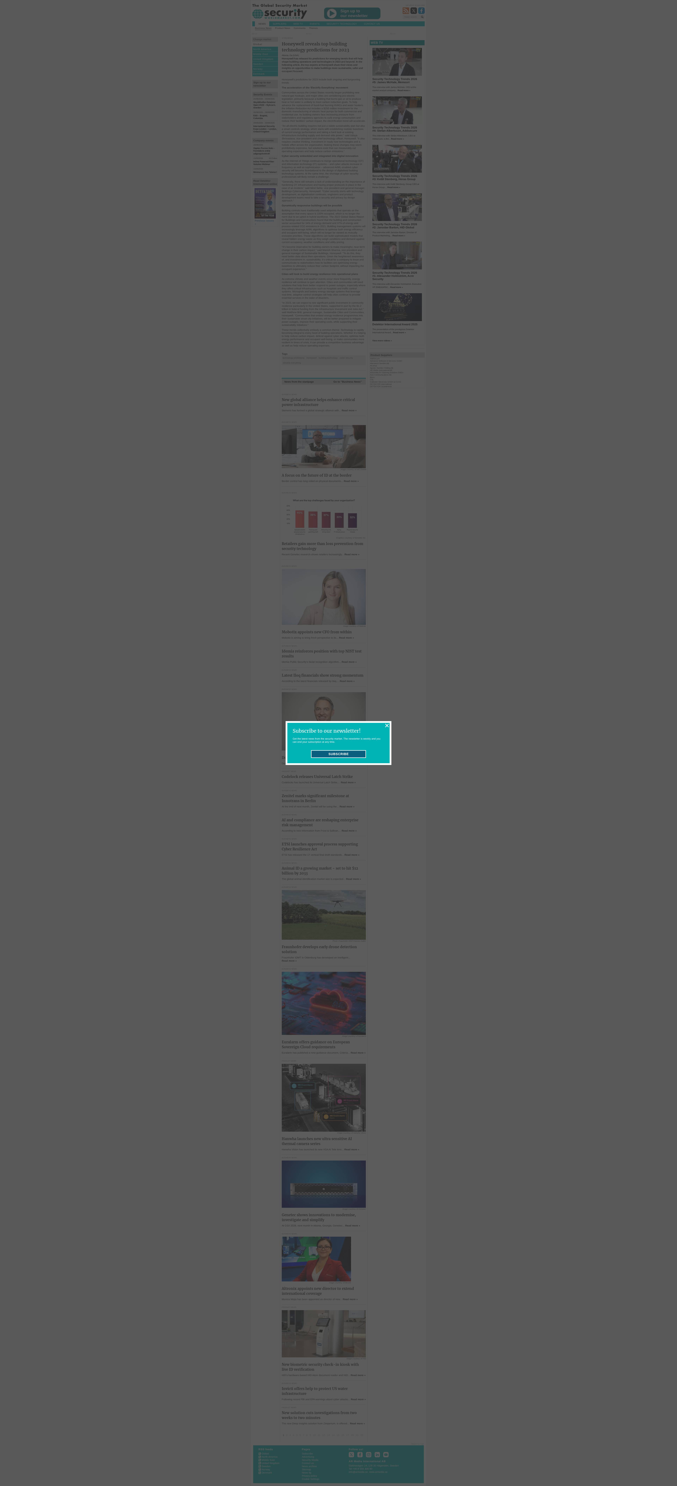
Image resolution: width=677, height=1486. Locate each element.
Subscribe (338, 754)
